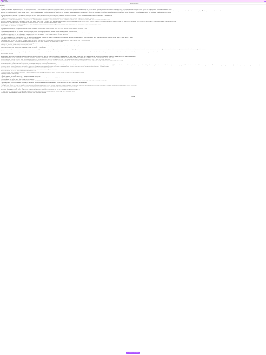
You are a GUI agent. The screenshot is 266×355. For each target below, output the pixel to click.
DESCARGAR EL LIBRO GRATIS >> (133, 353)
